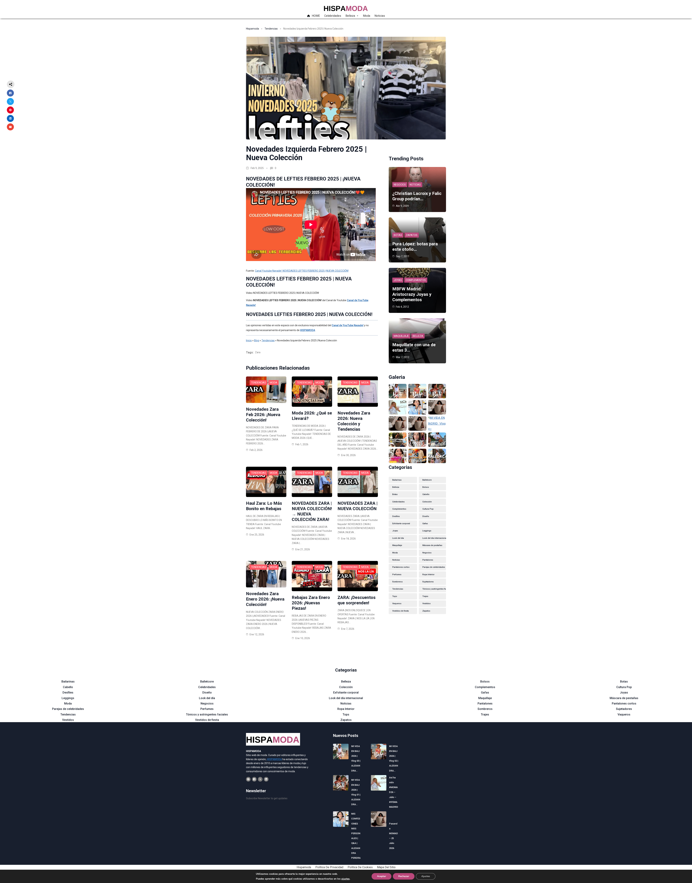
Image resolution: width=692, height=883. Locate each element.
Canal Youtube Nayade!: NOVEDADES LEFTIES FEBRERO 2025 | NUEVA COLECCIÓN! (302, 270)
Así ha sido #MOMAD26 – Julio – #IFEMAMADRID (393, 792)
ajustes (345, 878)
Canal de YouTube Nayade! (347, 325)
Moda (273, 382)
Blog (256, 340)
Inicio (249, 340)
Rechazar (403, 876)
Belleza (418, 336)
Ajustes (425, 876)
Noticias (415, 184)
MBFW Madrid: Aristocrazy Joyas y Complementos (411, 294)
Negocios (400, 184)
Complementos (416, 280)
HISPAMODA (307, 330)
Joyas (398, 280)
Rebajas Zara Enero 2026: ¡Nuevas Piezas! (311, 603)
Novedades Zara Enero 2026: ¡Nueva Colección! (265, 599)
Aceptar (381, 876)
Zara (257, 352)
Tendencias (271, 28)
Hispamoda (252, 28)
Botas (398, 235)
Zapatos (411, 235)
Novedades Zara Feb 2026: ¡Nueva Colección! (263, 415)
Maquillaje (401, 336)
